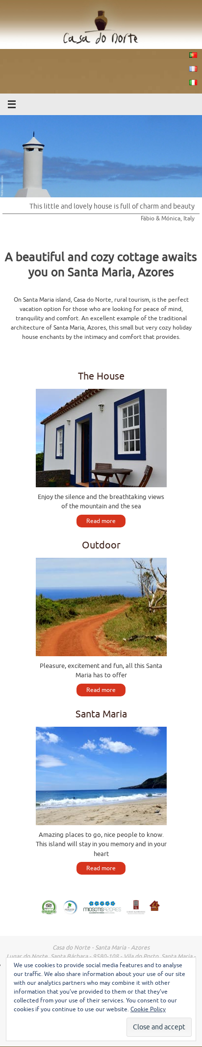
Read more (101, 521)
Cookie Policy (148, 1009)
